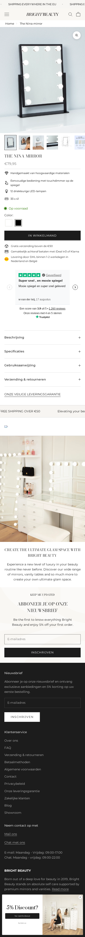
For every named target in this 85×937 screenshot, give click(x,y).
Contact (10, 776)
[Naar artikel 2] (24, 142)
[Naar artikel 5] (66, 141)
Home (9, 23)
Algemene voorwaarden (22, 769)
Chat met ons (14, 842)
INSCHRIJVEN (42, 652)
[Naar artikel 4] (52, 142)
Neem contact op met (21, 825)
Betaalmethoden (17, 762)
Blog (8, 805)
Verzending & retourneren (24, 755)
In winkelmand (42, 235)
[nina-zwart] (18, 223)
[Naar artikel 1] (10, 142)
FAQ (7, 748)
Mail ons (10, 834)
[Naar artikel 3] (38, 142)
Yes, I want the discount (22, 916)
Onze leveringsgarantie (22, 791)
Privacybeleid (14, 784)
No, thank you (22, 923)
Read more (60, 889)
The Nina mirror (31, 23)
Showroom (12, 813)
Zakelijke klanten (17, 798)
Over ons (11, 740)
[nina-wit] (8, 223)
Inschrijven (22, 717)
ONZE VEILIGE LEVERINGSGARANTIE (32, 394)
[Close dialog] (80, 897)
